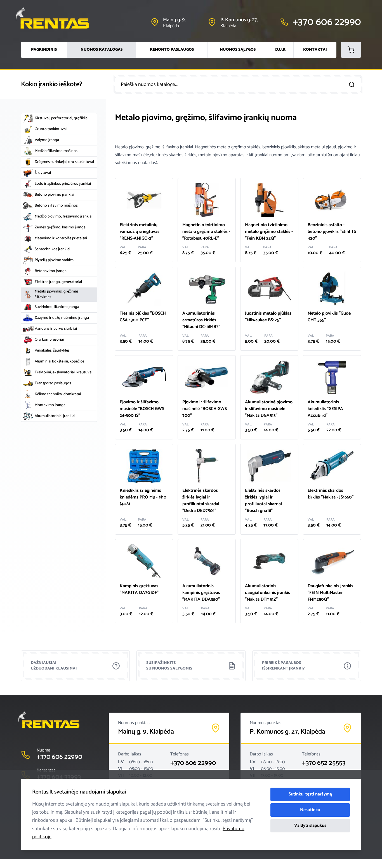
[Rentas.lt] (58, 18)
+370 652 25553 (323, 763)
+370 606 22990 (193, 763)
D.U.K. (280, 49)
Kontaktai (315, 49)
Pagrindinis (44, 49)
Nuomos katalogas (102, 49)
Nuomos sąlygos (238, 49)
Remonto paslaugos (172, 49)
